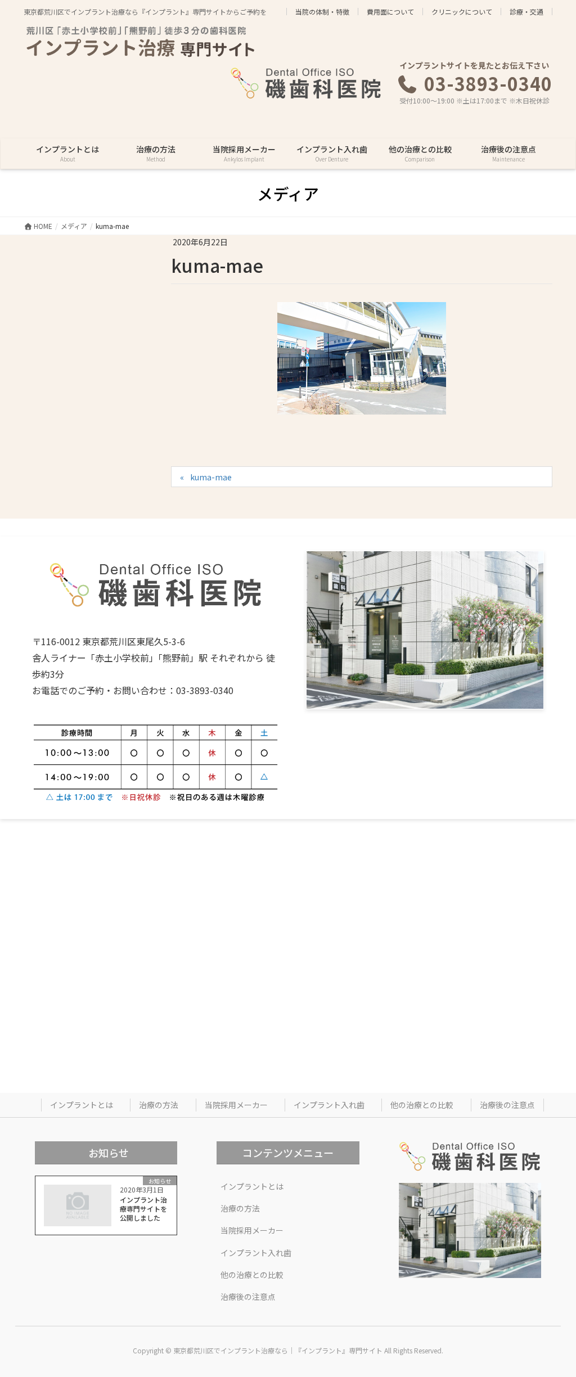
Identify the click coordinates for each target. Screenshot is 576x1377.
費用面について (390, 11)
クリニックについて (461, 11)
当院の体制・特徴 (322, 11)
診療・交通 (526, 11)
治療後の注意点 (507, 1104)
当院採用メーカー (236, 1104)
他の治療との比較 (421, 1104)
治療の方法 (158, 1104)
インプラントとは (81, 1104)
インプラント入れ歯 (329, 1104)
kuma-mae (211, 477)
